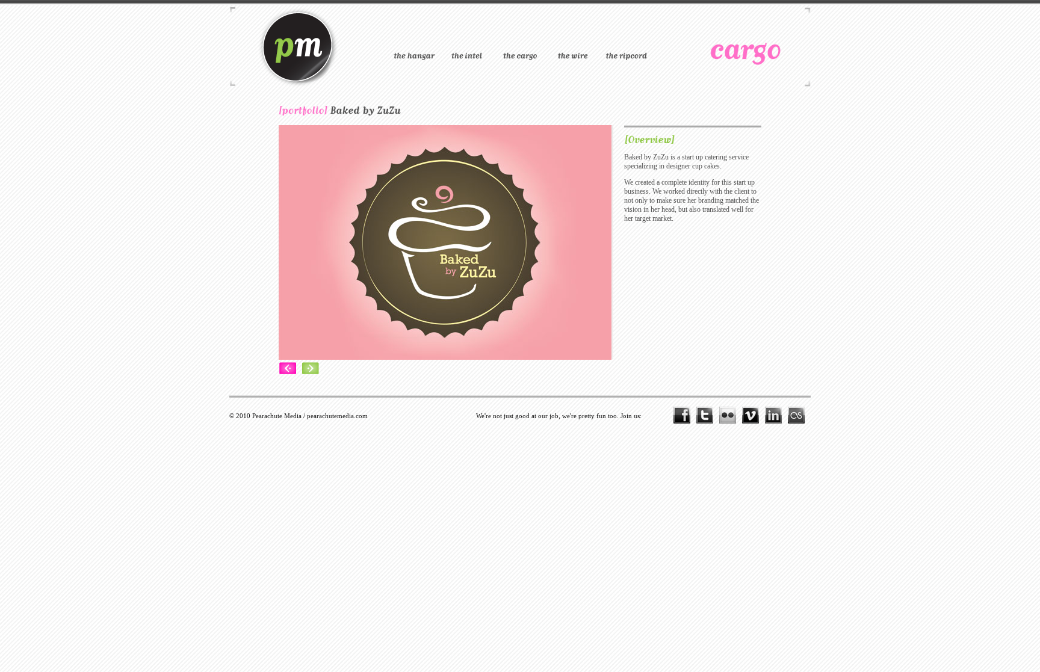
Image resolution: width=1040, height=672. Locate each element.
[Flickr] (730, 415)
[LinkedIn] (776, 415)
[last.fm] (799, 415)
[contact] (572, 41)
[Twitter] (707, 415)
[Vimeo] (753, 415)
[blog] (625, 41)
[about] (467, 41)
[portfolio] (520, 41)
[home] (414, 41)
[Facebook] (684, 415)
